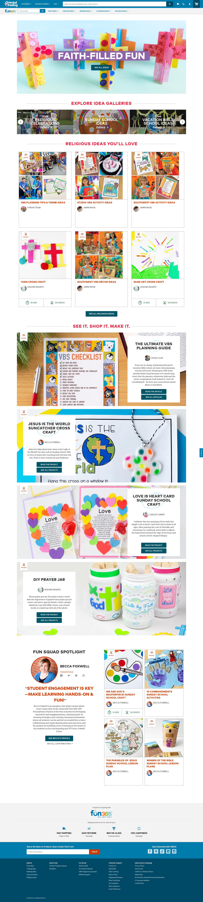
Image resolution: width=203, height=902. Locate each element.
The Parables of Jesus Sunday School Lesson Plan (122, 763)
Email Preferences (114, 889)
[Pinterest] (76, 676)
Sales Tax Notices (114, 880)
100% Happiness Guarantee (88, 872)
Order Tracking (113, 872)
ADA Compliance (114, 886)
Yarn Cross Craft (33, 282)
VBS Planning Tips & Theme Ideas (43, 202)
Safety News (139, 875)
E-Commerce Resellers (142, 880)
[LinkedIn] (168, 851)
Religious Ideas (32, 877)
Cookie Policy (139, 883)
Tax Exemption (113, 883)
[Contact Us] (183, 4)
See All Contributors (59, 744)
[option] (45, 190)
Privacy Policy (139, 866)
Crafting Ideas (31, 869)
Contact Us (112, 866)
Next (182, 122)
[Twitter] (68, 676)
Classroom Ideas (32, 875)
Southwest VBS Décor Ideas (96, 282)
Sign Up (94, 852)
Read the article (153, 391)
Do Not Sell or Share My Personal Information (149, 877)
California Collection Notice (144, 872)
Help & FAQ (112, 869)
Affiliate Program (84, 875)
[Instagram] (83, 676)
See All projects (49, 470)
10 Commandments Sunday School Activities (159, 695)
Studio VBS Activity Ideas (94, 202)
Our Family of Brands (86, 869)
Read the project (49, 464)
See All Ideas (101, 68)
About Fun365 (83, 866)
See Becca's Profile (59, 738)
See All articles (154, 397)
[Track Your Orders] (178, 4)
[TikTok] (162, 851)
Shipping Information (116, 877)
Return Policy (113, 875)
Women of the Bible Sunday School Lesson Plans (163, 763)
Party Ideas (30, 866)
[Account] (189, 4)
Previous (20, 122)
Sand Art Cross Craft (149, 282)
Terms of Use (139, 869)
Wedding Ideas (31, 872)
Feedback (201, 452)
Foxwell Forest (66, 672)
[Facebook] (61, 676)
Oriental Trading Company (58, 866)
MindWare (52, 869)
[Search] (169, 4)
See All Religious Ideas (101, 314)
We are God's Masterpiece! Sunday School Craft (120, 695)
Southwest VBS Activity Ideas (154, 202)
